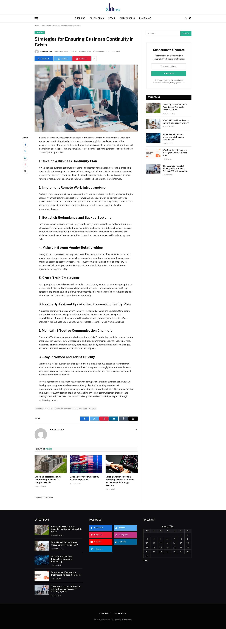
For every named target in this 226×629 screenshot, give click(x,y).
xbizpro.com (127, 620)
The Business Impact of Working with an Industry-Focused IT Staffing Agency (175, 168)
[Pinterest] (25, 164)
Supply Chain (97, 18)
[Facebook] (25, 144)
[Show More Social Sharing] (94, 58)
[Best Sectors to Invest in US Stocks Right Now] (86, 464)
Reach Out (104, 613)
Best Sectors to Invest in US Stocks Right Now (84, 478)
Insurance (145, 18)
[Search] (190, 18)
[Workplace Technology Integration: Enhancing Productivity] (153, 138)
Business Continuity (44, 408)
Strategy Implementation (85, 408)
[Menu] (36, 18)
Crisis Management (63, 408)
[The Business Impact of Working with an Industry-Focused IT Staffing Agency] (153, 169)
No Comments (101, 51)
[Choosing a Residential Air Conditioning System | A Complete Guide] (51, 464)
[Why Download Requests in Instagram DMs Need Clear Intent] (153, 154)
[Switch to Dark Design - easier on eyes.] (186, 18)
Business (80, 18)
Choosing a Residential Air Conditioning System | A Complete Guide (48, 480)
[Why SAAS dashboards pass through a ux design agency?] (153, 124)
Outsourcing (127, 18)
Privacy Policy (169, 83)
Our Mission (120, 613)
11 (154, 543)
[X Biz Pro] (113, 7)
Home (37, 26)
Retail (111, 18)
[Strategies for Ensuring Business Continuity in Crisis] (86, 98)
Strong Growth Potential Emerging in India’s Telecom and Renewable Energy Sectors (120, 481)
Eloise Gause (47, 51)
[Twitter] (25, 151)
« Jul (145, 561)
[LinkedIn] (25, 157)
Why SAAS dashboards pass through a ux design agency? (176, 121)
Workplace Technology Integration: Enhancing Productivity (173, 137)
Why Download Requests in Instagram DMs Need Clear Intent (175, 152)
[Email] (25, 171)
